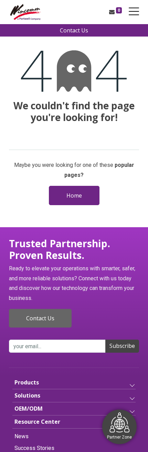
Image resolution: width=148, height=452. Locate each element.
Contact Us (74, 30)
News (21, 436)
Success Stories (34, 448)
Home (74, 195)
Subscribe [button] (122, 346)
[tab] (74, 382)
